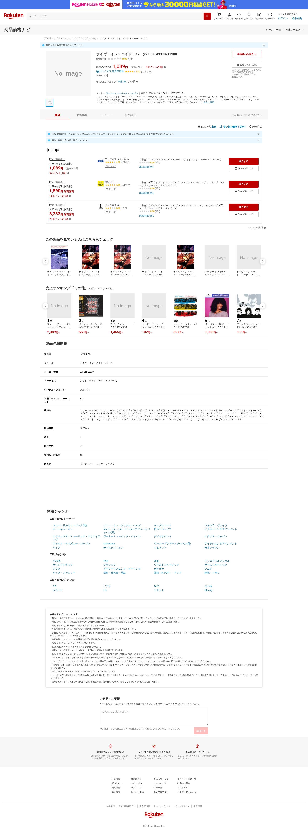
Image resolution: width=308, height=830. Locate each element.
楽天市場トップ (50, 38)
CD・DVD (66, 38)
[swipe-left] (45, 261)
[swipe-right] (262, 261)
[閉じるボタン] (264, 45)
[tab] (58, 115)
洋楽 (84, 38)
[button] (229, 16)
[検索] (207, 16)
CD (76, 38)
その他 (92, 38)
